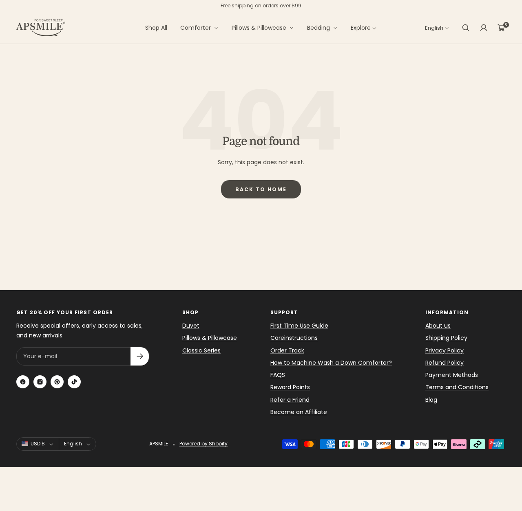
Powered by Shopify (203, 443)
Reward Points (290, 387)
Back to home (261, 189)
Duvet (190, 326)
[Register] (139, 356)
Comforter (195, 28)
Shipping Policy (446, 338)
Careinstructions (294, 338)
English (434, 28)
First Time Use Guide (299, 326)
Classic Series (201, 350)
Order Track (287, 350)
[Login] (484, 28)
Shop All (156, 28)
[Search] (466, 28)
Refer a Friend (290, 400)
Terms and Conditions (457, 387)
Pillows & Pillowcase (259, 28)
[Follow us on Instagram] (39, 381)
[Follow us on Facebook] (22, 381)
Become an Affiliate (298, 412)
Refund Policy (444, 363)
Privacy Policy (444, 350)
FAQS (277, 375)
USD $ (38, 443)
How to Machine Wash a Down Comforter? (331, 363)
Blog (431, 400)
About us (438, 326)
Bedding (318, 28)
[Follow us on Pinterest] (57, 381)
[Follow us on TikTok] (74, 381)
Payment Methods (451, 375)
